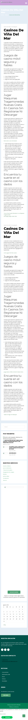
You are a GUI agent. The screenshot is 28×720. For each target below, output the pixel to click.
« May (4, 624)
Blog (6, 14)
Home (2, 14)
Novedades (4, 681)
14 (16, 614)
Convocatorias (5, 672)
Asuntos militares (7, 466)
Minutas (5, 474)
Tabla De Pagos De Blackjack (10, 414)
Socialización (6, 478)
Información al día (6, 674)
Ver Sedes (5, 695)
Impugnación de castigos (8, 472)
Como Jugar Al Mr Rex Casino (10, 253)
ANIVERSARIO (12, 453)
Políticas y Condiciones (14, 706)
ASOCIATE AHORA (14, 592)
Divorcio (5, 480)
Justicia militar (6, 476)
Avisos (3, 676)
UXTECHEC (18, 704)
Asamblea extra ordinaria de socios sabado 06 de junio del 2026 (17, 448)
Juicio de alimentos (7, 468)
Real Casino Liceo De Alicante (10, 140)
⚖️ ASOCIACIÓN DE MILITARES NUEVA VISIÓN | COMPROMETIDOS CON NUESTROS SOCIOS (13, 441)
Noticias (4, 678)
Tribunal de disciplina (7, 470)
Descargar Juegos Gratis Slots (10, 216)
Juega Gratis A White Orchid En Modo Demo (13, 372)
